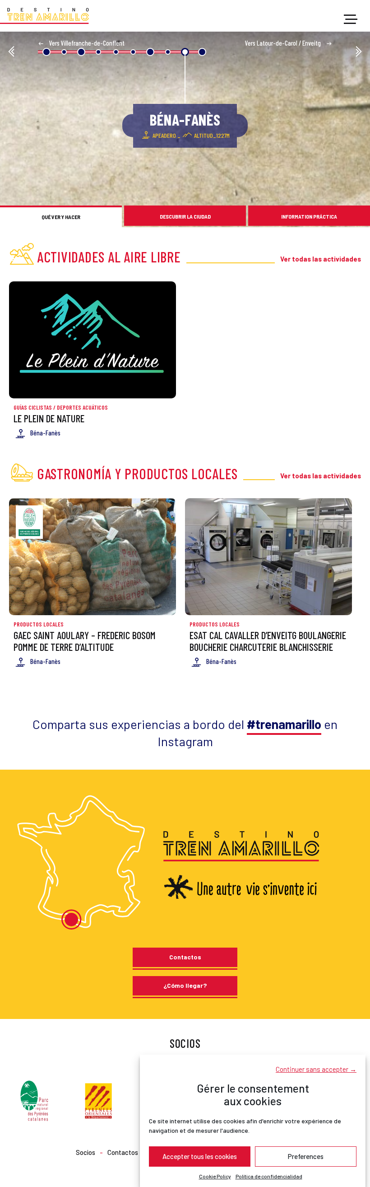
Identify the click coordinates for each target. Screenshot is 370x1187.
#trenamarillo (284, 724)
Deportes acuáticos (82, 407)
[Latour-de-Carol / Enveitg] (358, 52)
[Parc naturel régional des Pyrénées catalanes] (34, 1099)
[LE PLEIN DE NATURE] (92, 339)
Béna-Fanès (45, 433)
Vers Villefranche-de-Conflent (86, 43)
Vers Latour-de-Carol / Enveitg (283, 43)
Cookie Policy (215, 1176)
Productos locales (39, 624)
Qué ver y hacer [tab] (61, 217)
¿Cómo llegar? (185, 985)
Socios (85, 1152)
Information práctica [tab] (309, 216)
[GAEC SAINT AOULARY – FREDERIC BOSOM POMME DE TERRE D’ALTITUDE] (92, 556)
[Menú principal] (350, 20)
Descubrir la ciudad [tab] (185, 216)
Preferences (306, 1156)
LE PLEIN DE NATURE (49, 418)
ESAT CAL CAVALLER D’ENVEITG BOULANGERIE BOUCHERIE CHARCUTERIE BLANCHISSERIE (268, 641)
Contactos (185, 957)
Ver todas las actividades (320, 259)
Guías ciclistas (33, 407)
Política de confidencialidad (269, 1176)
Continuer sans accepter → (316, 1069)
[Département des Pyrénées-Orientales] (98, 1099)
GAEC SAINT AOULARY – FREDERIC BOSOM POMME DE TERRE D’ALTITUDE (85, 641)
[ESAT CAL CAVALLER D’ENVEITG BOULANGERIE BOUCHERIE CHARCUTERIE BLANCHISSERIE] (268, 556)
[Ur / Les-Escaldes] (11, 52)
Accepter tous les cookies (199, 1156)
